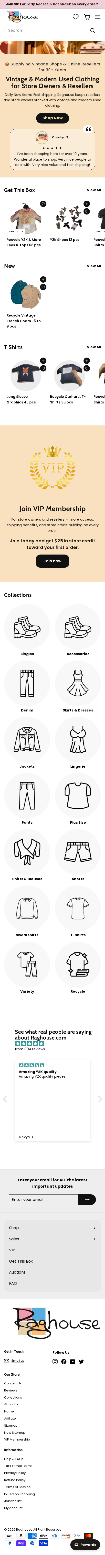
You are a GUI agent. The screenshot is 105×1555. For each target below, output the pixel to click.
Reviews (10, 1390)
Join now (52, 561)
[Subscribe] (87, 1199)
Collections (13, 1397)
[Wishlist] (75, 16)
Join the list (12, 1501)
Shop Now (52, 118)
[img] (55, 1043)
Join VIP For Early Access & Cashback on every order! (52, 4)
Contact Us (12, 1383)
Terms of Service (17, 1487)
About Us (11, 1404)
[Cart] (87, 17)
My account (13, 1508)
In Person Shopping (19, 1494)
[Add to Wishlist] (43, 204)
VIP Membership (17, 1439)
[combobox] (52, 30)
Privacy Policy (15, 1473)
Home (9, 1411)
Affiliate (10, 1418)
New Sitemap (14, 1432)
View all (94, 190)
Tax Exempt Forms (18, 1465)
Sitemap (11, 1425)
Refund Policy (14, 1480)
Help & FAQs (13, 1459)
